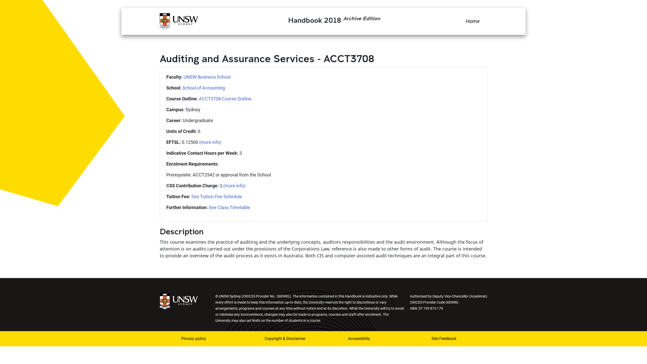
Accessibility (359, 338)
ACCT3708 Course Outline (225, 98)
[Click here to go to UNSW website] (179, 301)
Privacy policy (193, 338)
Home (473, 21)
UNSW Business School (206, 77)
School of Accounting (203, 87)
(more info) (210, 142)
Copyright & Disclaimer (285, 338)
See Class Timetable (229, 207)
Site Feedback (443, 338)
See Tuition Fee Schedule (216, 196)
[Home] (179, 20)
